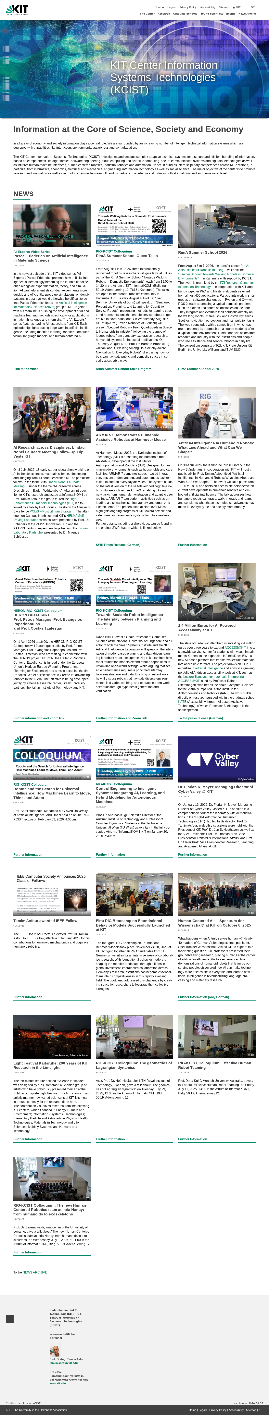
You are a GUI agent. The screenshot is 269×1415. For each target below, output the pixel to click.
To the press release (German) (200, 718)
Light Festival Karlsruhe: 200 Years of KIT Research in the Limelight (50, 1067)
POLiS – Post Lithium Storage (50, 511)
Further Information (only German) (203, 997)
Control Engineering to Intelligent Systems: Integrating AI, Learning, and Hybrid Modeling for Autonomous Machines (130, 795)
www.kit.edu (58, 1383)
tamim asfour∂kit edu (64, 1362)
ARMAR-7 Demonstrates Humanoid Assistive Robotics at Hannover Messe (131, 439)
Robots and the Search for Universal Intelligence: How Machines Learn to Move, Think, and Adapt (52, 793)
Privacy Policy (188, 7)
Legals (171, 7)
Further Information (27, 1139)
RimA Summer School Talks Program (123, 369)
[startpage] (262, 13)
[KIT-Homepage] (17, 10)
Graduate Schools (185, 13)
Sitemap (224, 7)
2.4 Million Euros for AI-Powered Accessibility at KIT (207, 629)
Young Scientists (211, 13)
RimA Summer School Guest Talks (127, 256)
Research (164, 13)
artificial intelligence (209, 668)
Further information (192, 545)
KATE (182, 701)
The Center (147, 13)
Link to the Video (26, 369)
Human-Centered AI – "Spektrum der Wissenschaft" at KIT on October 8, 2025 (214, 925)
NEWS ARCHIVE (35, 1272)
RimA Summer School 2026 (198, 369)
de (253, 7)
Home (160, 7)
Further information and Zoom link (38, 718)
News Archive (247, 13)
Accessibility (207, 7)
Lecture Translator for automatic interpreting (213, 676)
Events (231, 13)
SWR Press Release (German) (118, 545)
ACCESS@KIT (235, 647)
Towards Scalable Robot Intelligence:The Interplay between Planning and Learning (129, 619)
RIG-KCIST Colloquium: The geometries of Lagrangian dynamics (134, 1067)
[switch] (262, 7)
